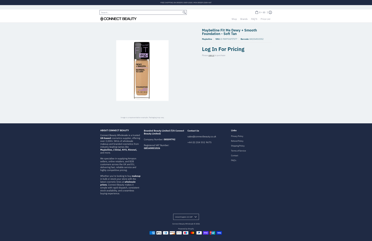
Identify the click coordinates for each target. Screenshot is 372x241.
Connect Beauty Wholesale (183, 224)
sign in (211, 55)
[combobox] (141, 12)
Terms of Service (238, 150)
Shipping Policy (238, 145)
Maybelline (207, 39)
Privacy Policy (237, 136)
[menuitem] (260, 12)
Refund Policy (237, 141)
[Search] (184, 12)
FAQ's (233, 160)
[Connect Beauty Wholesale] (118, 18)
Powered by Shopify (186, 229)
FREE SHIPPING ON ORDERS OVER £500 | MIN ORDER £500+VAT (186, 2)
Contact (234, 155)
